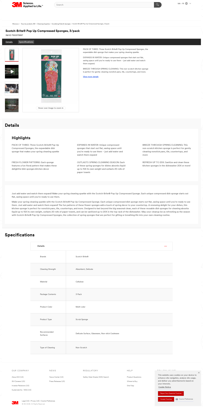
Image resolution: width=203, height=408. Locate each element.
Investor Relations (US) (20, 386)
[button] (184, 399)
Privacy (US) (35, 401)
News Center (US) (56, 377)
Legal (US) (25, 401)
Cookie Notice (164, 387)
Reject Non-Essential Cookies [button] (170, 393)
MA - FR (181, 4)
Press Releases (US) (57, 381)
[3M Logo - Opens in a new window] (27, 5)
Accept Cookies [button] (166, 399)
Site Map (130, 386)
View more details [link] (90, 77)
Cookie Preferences (48, 401)
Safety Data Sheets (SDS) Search (96, 377)
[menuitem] (9, 42)
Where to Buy (132, 381)
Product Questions (134, 377)
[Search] (158, 5)
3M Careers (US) (18, 381)
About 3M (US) (18, 377)
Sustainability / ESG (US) (21, 390)
